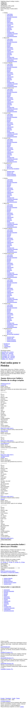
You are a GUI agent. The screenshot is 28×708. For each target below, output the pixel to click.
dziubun (3, 499)
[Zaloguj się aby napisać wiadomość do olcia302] (2, 463)
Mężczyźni (9, 167)
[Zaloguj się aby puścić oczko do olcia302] (3, 463)
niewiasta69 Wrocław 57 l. (7, 658)
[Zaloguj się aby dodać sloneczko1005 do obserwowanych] (5, 435)
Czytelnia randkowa (5, 701)
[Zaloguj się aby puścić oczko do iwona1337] (3, 392)
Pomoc (18, 698)
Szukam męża (7, 579)
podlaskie (9, 28)
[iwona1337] (5, 383)
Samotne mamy (7, 584)
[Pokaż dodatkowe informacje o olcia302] (1, 463)
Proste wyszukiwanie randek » (8, 571)
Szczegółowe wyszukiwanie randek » (10, 572)
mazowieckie (10, 24)
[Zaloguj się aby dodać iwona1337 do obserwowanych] (5, 392)
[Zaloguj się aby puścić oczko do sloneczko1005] (3, 435)
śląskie (8, 30)
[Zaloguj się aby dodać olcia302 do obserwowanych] (5, 463)
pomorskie (9, 29)
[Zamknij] (1, 506)
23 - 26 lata (3, 562)
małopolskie (10, 22)
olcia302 (3, 457)
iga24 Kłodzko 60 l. (5, 646)
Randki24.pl (7, 343)
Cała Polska (10, 14)
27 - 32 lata (9, 562)
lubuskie (9, 19)
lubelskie (9, 18)
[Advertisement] (14, 627)
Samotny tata (10, 172)
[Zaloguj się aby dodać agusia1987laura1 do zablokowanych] (6, 449)
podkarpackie (10, 26)
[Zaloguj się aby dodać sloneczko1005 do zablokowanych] (6, 435)
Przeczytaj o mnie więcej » (7, 428)
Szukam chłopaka (8, 578)
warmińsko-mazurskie (12, 33)
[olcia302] (5, 456)
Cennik (13, 698)
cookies (22, 706)
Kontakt (3, 698)
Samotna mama (10, 171)
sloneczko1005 (4, 431)
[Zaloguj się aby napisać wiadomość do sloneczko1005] (2, 435)
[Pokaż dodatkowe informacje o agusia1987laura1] (1, 449)
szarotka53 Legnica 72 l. (7, 652)
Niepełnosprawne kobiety (10, 582)
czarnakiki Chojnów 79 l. (7, 669)
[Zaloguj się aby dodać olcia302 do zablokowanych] (6, 463)
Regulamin (8, 698)
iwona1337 (3, 385)
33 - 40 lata (15, 562)
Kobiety (9, 166)
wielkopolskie (10, 35)
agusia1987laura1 (5, 443)
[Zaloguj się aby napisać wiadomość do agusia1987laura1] (2, 449)
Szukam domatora (11, 174)
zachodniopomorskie (12, 36)
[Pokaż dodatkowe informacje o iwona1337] (1, 392)
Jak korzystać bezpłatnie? (13, 168)
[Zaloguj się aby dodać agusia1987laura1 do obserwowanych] (5, 449)
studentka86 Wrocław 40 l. (7, 663)
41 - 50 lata (22, 562)
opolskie (9, 25)
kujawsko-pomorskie (12, 17)
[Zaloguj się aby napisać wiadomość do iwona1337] (2, 392)
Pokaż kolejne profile (6, 539)
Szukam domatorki (11, 175)
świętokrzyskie (10, 32)
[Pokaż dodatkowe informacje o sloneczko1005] (1, 435)
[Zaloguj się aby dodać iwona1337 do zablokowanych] (6, 392)
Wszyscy (9, 164)
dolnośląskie (10, 15)
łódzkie (8, 21)
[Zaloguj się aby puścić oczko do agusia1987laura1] (3, 449)
